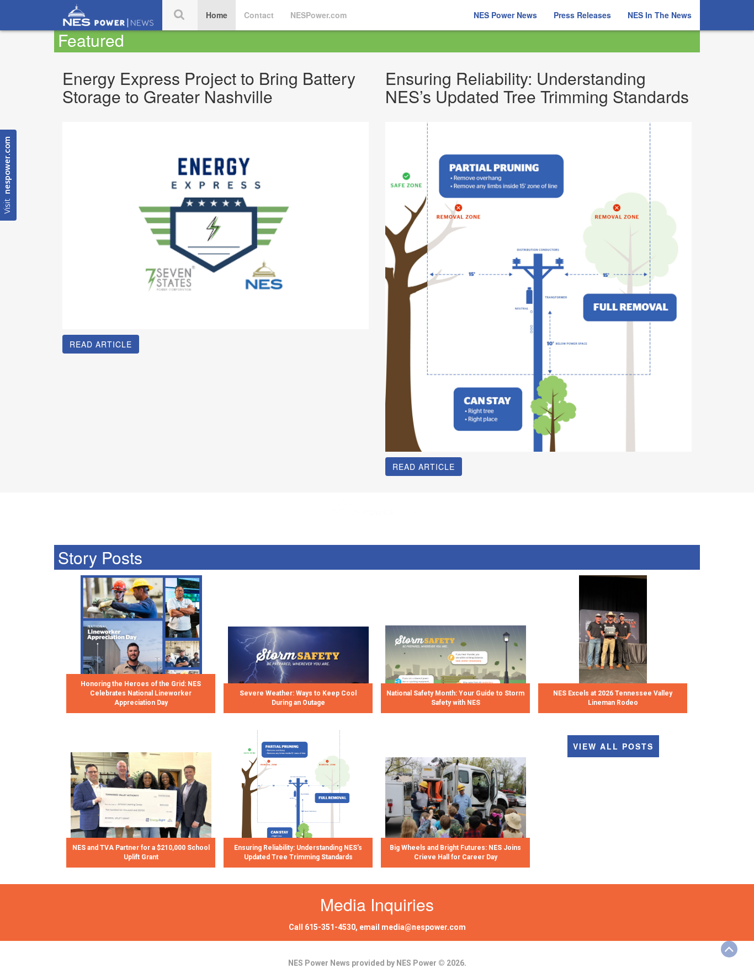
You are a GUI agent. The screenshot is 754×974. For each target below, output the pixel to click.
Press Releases (582, 14)
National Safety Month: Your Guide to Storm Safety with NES (455, 698)
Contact (259, 14)
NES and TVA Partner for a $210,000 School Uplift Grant (141, 852)
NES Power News (505, 14)
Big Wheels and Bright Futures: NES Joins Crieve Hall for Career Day (455, 852)
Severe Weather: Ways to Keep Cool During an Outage (298, 698)
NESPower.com (318, 14)
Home (216, 14)
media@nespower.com (423, 927)
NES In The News (660, 14)
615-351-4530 (330, 927)
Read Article (101, 344)
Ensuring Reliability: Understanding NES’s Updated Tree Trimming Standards (298, 852)
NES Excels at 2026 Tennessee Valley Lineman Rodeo (612, 698)
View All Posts (613, 746)
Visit (8, 175)
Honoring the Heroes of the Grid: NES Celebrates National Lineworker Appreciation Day (141, 693)
